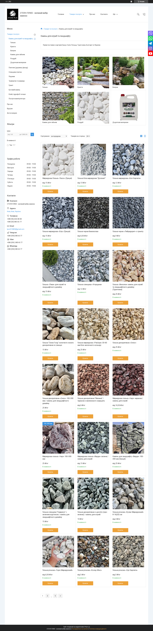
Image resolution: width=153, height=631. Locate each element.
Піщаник (12, 76)
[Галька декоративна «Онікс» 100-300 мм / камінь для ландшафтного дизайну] (58, 379)
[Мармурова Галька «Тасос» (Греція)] (58, 159)
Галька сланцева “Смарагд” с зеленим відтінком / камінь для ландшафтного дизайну (55, 514)
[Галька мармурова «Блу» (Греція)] (58, 213)
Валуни (115, 87)
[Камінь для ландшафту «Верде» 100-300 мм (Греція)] (128, 438)
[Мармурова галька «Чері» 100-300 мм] (58, 438)
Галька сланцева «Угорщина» (90, 284)
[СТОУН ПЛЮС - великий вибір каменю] (12, 14)
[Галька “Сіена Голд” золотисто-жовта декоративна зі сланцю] (58, 324)
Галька (44, 87)
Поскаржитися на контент (80, 629)
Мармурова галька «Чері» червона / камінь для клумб (128, 399)
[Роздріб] (93, 107)
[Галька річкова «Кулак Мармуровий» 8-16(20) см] (128, 493)
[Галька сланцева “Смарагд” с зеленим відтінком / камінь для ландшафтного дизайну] (58, 493)
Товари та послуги (50, 29)
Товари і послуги (75, 14)
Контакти (104, 14)
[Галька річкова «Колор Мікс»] (93, 551)
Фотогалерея (12, 113)
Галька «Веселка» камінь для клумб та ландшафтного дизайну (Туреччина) (128, 287)
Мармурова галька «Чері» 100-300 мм (56, 457)
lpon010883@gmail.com (15, 229)
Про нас (92, 14)
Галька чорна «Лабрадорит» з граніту (128, 231)
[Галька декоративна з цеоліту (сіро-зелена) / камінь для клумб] (93, 493)
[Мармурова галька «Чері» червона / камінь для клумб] (128, 379)
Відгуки (10, 108)
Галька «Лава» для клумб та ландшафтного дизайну (54, 285)
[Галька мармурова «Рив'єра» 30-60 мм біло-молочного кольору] (93, 324)
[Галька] (58, 72)
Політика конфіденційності (97, 629)
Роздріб (80, 122)
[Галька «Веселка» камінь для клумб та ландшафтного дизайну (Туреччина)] (128, 266)
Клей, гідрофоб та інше (17, 94)
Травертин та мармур (17, 81)
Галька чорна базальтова (88, 231)
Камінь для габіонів (49, 122)
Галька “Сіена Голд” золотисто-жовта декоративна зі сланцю (57, 344)
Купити (50, 191)
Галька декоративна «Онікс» (124, 343)
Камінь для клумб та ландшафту (21, 39)
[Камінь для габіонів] (58, 107)
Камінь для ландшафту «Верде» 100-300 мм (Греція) (128, 457)
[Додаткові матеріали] (128, 107)
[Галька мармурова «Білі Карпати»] (128, 159)
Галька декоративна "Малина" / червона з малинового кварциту (91, 399)
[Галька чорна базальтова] (93, 213)
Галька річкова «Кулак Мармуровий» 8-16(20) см (128, 513)
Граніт (11, 85)
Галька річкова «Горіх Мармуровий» (57, 570)
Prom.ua (87, 627)
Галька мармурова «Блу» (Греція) (56, 231)
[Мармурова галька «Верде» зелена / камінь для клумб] (93, 438)
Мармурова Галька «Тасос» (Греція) (57, 178)
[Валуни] (128, 72)
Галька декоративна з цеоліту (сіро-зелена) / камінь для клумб (93, 513)
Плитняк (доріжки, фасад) (18, 68)
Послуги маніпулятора (17, 99)
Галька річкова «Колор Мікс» (90, 570)
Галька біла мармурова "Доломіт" (92, 178)
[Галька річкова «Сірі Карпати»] (128, 551)
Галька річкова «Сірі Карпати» (125, 570)
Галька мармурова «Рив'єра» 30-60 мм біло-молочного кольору (92, 344)
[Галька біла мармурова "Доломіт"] (93, 159)
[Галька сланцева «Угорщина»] (93, 266)
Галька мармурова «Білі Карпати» (127, 178)
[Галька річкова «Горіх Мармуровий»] (58, 551)
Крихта (80, 87)
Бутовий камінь (14, 90)
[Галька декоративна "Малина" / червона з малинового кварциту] (93, 379)
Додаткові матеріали (120, 122)
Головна (61, 14)
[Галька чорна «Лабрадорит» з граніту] (128, 213)
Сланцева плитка (15, 72)
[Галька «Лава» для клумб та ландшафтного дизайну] (58, 266)
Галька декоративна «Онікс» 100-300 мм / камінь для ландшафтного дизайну (57, 400)
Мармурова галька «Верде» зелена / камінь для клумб (93, 457)
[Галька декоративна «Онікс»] (128, 324)
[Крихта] (93, 72)
